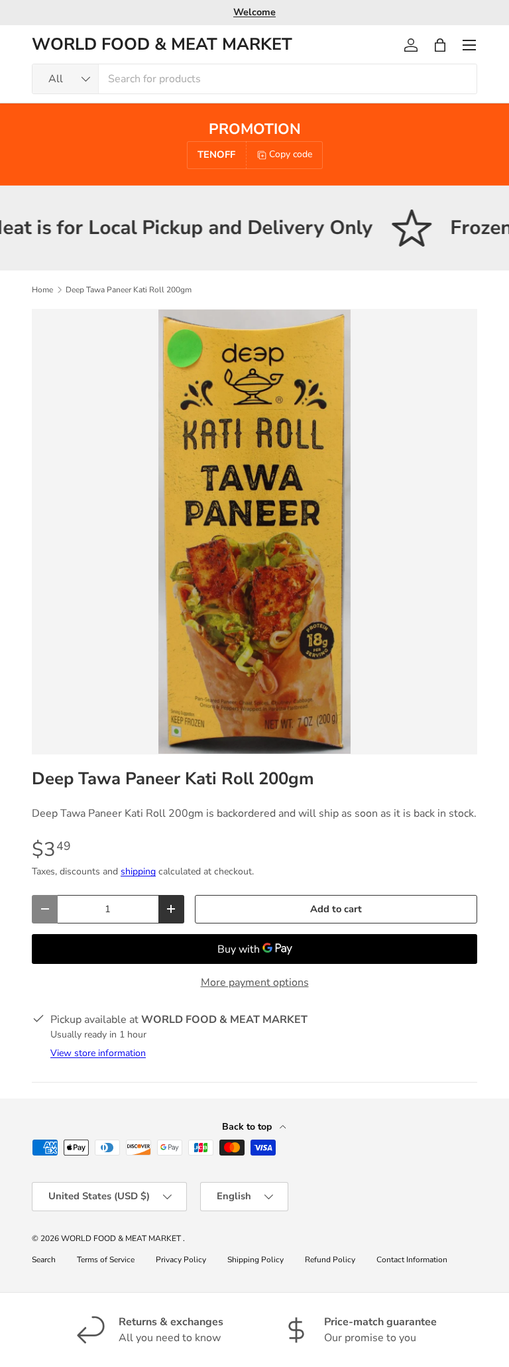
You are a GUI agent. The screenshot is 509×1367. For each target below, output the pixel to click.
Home (42, 290)
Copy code (290, 154)
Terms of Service (106, 1259)
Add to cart (336, 909)
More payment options (255, 982)
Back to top (248, 1126)
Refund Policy (330, 1259)
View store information (98, 1053)
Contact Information (411, 1259)
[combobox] (254, 78)
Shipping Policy (255, 1259)
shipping (138, 871)
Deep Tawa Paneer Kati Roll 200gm (129, 290)
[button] (440, 45)
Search (44, 1259)
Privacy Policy (181, 1259)
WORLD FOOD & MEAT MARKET (122, 1238)
